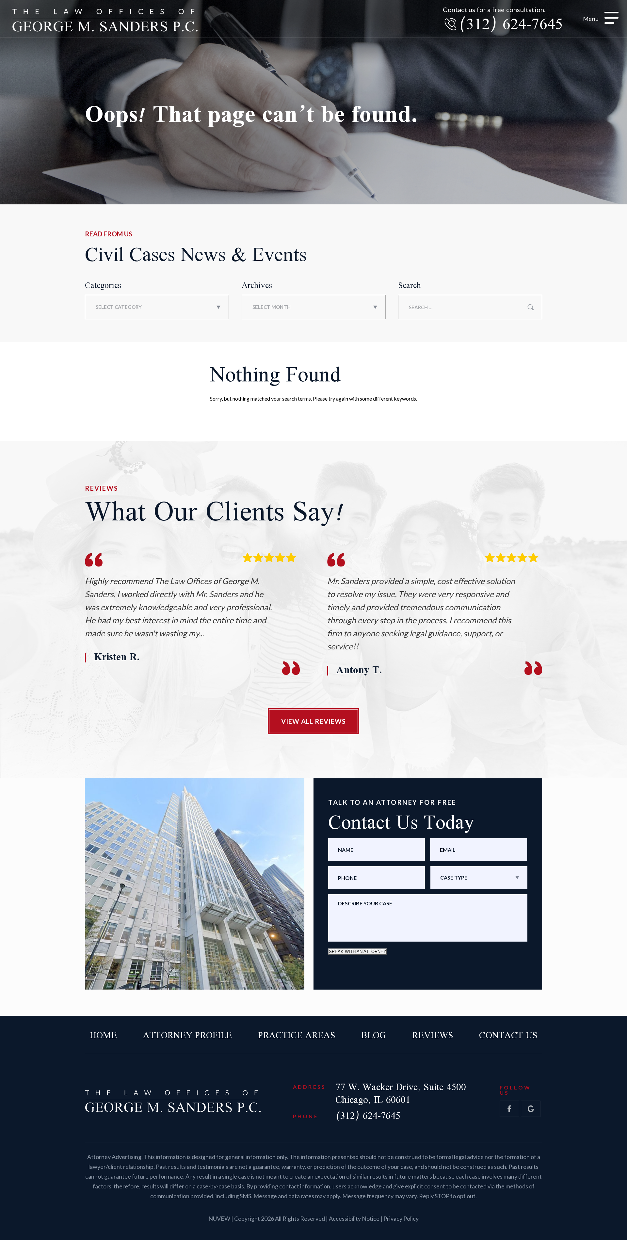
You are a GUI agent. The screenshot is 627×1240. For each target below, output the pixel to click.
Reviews (432, 1036)
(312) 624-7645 (510, 25)
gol (530, 1109)
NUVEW (219, 1218)
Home (103, 1036)
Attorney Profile (187, 1036)
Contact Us (508, 1036)
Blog (373, 1036)
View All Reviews (313, 721)
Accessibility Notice (354, 1218)
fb (509, 1109)
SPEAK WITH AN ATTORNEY (357, 951)
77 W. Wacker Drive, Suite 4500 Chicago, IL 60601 (400, 1093)
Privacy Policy (401, 1218)
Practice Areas (296, 1036)
